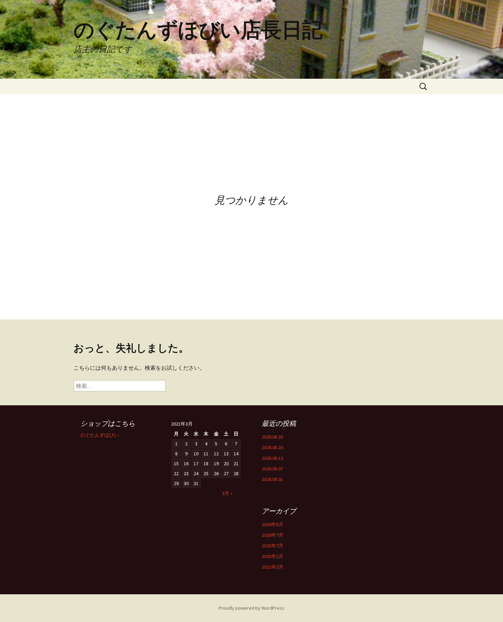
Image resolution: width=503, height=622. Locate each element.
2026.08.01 (272, 479)
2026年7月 (272, 535)
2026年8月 (272, 524)
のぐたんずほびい (99, 435)
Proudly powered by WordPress (251, 608)
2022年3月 (272, 567)
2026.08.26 (272, 437)
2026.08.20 (272, 447)
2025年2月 (272, 556)
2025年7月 (272, 546)
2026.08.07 (272, 469)
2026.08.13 (272, 458)
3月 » (227, 493)
